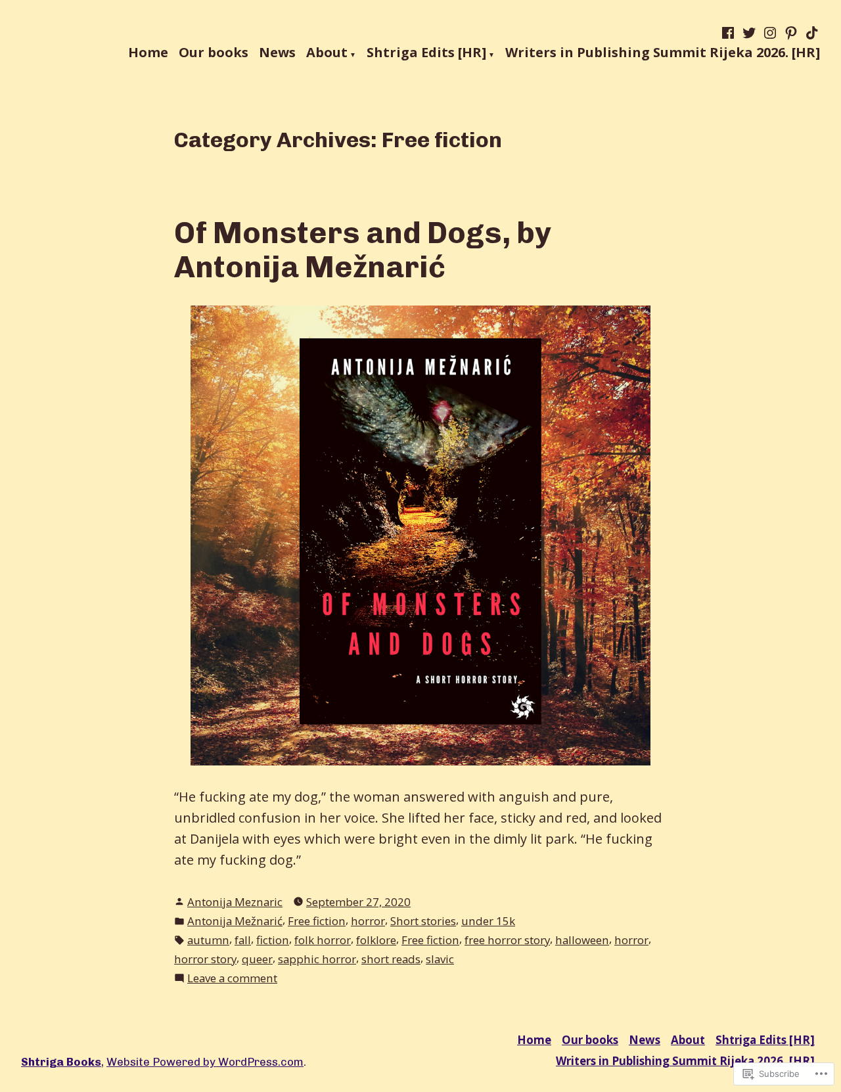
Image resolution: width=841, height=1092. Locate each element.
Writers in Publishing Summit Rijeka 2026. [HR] (662, 53)
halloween (582, 939)
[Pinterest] (791, 33)
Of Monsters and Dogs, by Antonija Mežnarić (362, 250)
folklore (376, 939)
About (327, 53)
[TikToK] (811, 33)
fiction (272, 939)
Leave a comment (232, 978)
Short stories (423, 920)
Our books (213, 53)
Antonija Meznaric (235, 901)
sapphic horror (317, 959)
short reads (390, 959)
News (277, 53)
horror (368, 920)
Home (148, 53)
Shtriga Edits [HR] (426, 53)
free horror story (507, 939)
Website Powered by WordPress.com (205, 1061)
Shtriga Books (61, 1061)
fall (243, 939)
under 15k (488, 920)
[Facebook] (729, 33)
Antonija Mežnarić (235, 920)
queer (257, 959)
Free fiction (317, 920)
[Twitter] (749, 33)
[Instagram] (770, 33)
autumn (208, 939)
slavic (440, 959)
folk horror (322, 939)
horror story (205, 959)
